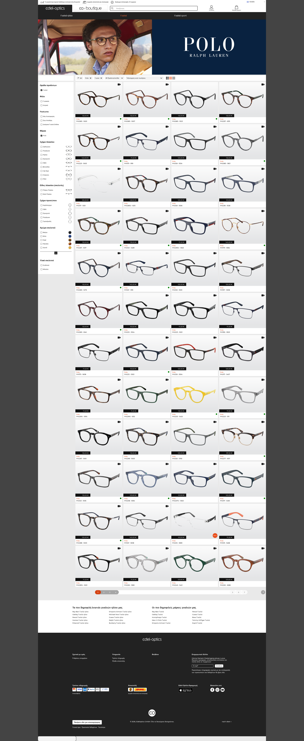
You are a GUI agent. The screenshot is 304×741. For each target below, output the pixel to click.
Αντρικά (45, 105)
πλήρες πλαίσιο (48, 190)
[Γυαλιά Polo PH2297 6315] (242, 98)
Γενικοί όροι (76, 727)
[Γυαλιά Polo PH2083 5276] (98, 267)
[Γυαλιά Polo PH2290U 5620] (194, 225)
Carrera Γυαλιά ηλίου (80, 620)
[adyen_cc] (74, 689)
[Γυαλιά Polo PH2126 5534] (194, 140)
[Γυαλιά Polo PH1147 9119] (146, 267)
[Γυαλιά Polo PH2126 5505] (194, 267)
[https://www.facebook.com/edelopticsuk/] (212, 690)
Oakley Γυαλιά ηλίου (79, 614)
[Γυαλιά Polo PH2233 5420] (194, 393)
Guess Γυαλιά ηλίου (116, 617)
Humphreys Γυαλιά (159, 617)
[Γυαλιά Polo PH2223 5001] (194, 309)
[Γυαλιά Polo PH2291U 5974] (98, 393)
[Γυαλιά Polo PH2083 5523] (194, 98)
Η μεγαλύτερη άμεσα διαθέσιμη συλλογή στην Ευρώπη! (62, 2)
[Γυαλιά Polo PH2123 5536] (98, 477)
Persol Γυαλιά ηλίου (79, 617)
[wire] (104, 689)
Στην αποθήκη (47, 120)
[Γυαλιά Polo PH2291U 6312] (146, 393)
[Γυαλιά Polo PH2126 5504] (194, 351)
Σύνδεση (211, 10)
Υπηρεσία (116, 654)
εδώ (223, 672)
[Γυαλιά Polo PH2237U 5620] (194, 477)
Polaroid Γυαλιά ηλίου (80, 623)
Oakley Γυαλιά (157, 614)
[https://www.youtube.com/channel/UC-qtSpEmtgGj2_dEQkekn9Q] (223, 690)
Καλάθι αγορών (236, 10)
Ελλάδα (252, 2)
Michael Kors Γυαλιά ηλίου (118, 614)
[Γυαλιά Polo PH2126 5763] (194, 435)
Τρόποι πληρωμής (118, 658)
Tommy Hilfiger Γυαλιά (201, 620)
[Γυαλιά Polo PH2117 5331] (98, 182)
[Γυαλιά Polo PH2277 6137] (242, 435)
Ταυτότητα (101, 727)
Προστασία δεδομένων (89, 727)
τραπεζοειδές (47, 221)
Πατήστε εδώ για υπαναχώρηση (87, 722)
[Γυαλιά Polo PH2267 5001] (98, 435)
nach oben (226, 722)
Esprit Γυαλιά (197, 623)
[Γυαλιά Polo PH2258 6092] (146, 477)
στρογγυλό (46, 159)
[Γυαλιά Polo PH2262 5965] (146, 562)
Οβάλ (44, 163)
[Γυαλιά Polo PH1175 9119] (146, 140)
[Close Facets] (56, 78)
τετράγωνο (46, 217)
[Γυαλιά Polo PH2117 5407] (242, 351)
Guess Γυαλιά (197, 614)
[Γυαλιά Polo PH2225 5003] (98, 140)
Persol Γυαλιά (197, 612)
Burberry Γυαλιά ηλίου (117, 623)
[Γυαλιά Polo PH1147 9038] (146, 520)
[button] (55, 8)
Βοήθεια (155, 654)
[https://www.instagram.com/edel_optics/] (217, 690)
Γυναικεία (46, 101)
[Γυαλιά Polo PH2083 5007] (146, 98)
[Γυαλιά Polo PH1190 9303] (242, 309)
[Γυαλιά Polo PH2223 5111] (242, 393)
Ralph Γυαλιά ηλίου (116, 620)
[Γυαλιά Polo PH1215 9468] (242, 520)
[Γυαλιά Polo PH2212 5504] (146, 309)
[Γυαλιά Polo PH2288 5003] (98, 520)
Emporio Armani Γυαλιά (161, 623)
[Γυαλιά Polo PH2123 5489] (146, 225)
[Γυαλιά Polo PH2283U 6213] (146, 182)
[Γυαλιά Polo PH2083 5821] (242, 140)
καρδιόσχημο (47, 205)
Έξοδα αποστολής (118, 661)
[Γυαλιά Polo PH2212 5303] (146, 351)
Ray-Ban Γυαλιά (158, 612)
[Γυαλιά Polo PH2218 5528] (242, 182)
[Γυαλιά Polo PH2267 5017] (98, 225)
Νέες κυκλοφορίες (49, 116)
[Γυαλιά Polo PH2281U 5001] (98, 562)
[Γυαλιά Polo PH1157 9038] (242, 267)
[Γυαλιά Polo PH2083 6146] (98, 309)
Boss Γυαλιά (196, 617)
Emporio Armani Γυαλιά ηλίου (120, 612)
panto (45, 155)
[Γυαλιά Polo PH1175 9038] (98, 351)
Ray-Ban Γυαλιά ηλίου (80, 612)
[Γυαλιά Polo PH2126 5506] (194, 182)
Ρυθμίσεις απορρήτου (79, 658)
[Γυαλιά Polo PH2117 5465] (242, 477)
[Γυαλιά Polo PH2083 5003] (98, 98)
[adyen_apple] (97, 689)
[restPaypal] (91, 689)
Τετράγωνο (46, 151)
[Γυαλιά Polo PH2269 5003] (146, 435)
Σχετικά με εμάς (78, 654)
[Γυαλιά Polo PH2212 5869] (194, 520)
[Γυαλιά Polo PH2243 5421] (194, 562)
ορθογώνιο (46, 147)
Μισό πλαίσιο (47, 194)
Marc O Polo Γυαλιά (159, 620)
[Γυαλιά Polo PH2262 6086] (242, 562)
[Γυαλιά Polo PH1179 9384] (242, 225)
